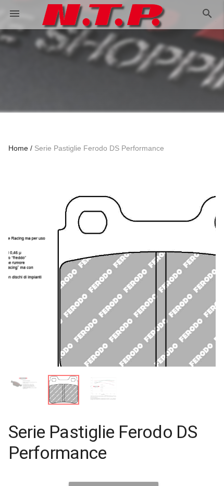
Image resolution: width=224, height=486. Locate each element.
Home (18, 148)
